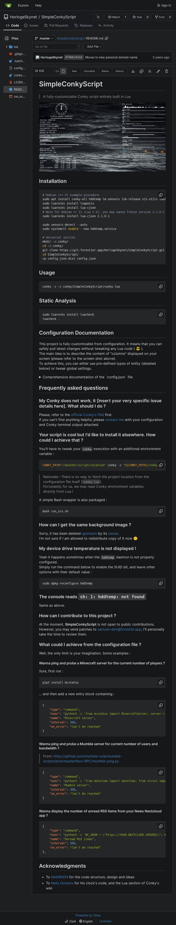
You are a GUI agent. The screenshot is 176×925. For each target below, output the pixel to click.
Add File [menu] (93, 46)
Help (38, 5)
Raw (74, 71)
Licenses (105, 921)
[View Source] (57, 71)
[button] (114, 17)
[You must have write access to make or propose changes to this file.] (166, 71)
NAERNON (59, 877)
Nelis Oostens (62, 883)
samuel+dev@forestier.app (119, 629)
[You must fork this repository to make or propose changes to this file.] (158, 71)
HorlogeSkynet (23, 17)
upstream (89, 533)
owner (113, 533)
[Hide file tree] (6, 38)
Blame (105, 71)
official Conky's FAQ (87, 415)
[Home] (8, 5)
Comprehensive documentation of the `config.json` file (88, 377)
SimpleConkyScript (58, 17)
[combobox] (57, 46)
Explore (23, 5)
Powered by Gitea (88, 915)
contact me (114, 419)
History (120, 71)
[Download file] (133, 71)
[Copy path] (106, 38)
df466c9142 (73, 57)
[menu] (70, 921)
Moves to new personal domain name (111, 57)
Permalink (89, 71)
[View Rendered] (63, 71)
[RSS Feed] (98, 17)
